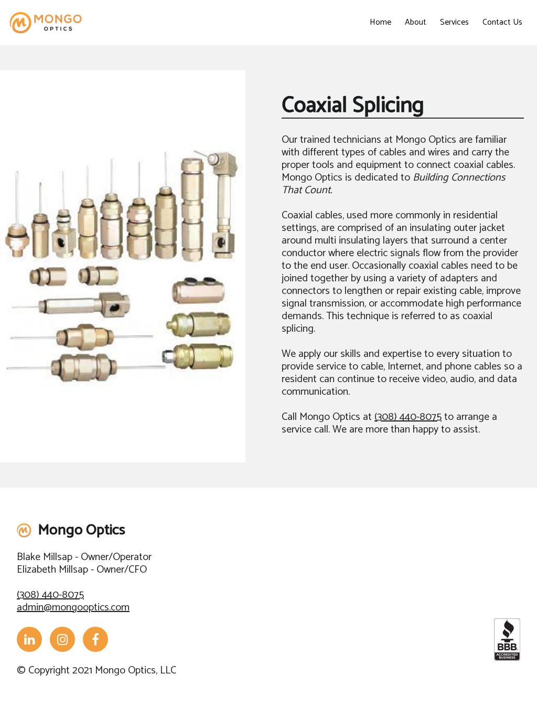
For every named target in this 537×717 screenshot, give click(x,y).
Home (380, 22)
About (415, 22)
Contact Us (502, 22)
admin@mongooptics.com (73, 607)
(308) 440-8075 (408, 417)
